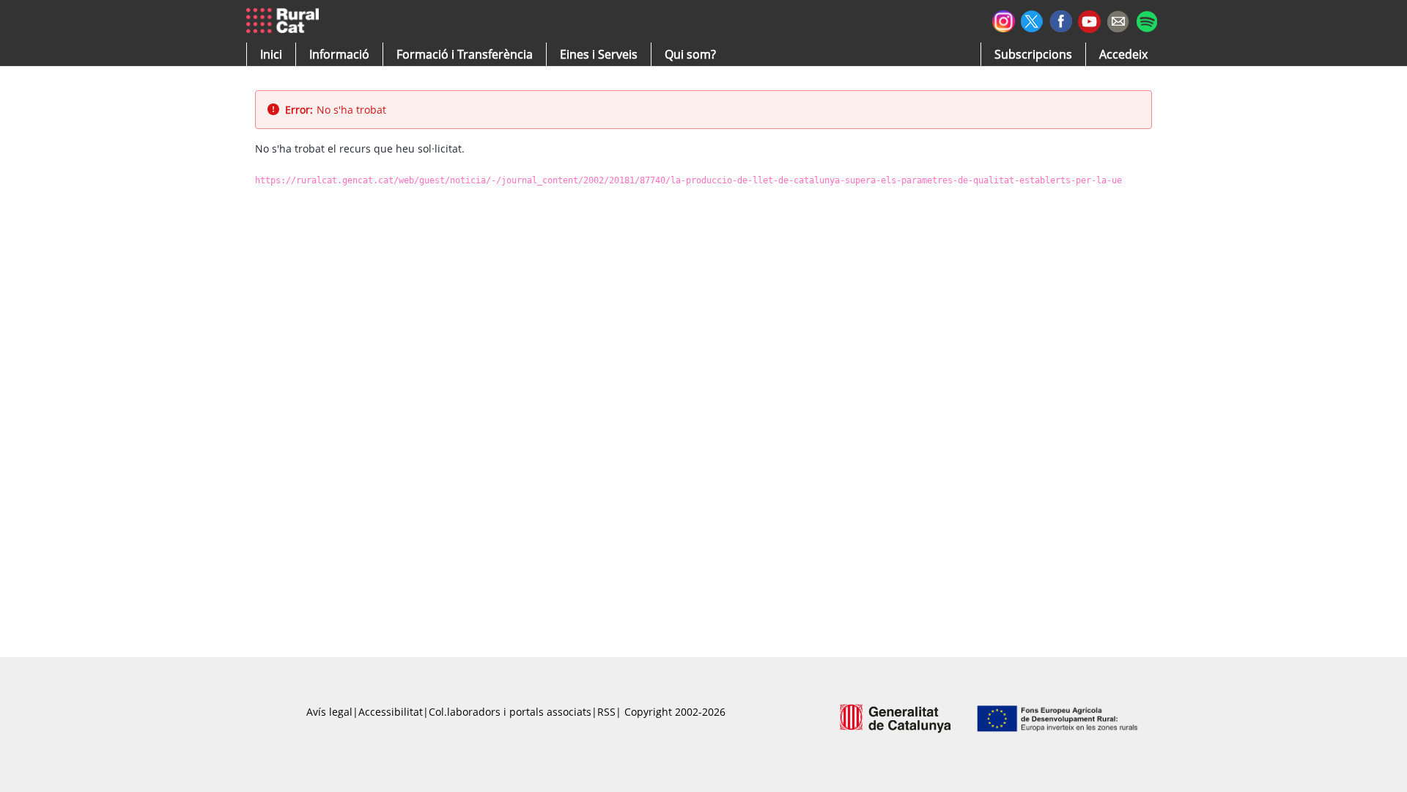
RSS (606, 712)
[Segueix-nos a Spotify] (1146, 19)
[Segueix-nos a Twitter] (1032, 19)
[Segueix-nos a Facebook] (1060, 19)
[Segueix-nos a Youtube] (1089, 20)
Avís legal (329, 712)
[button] (271, 54)
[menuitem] (464, 54)
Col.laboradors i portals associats (510, 712)
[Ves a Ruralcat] (285, 21)
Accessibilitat (390, 712)
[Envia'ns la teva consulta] (1118, 19)
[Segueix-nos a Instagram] (1003, 19)
